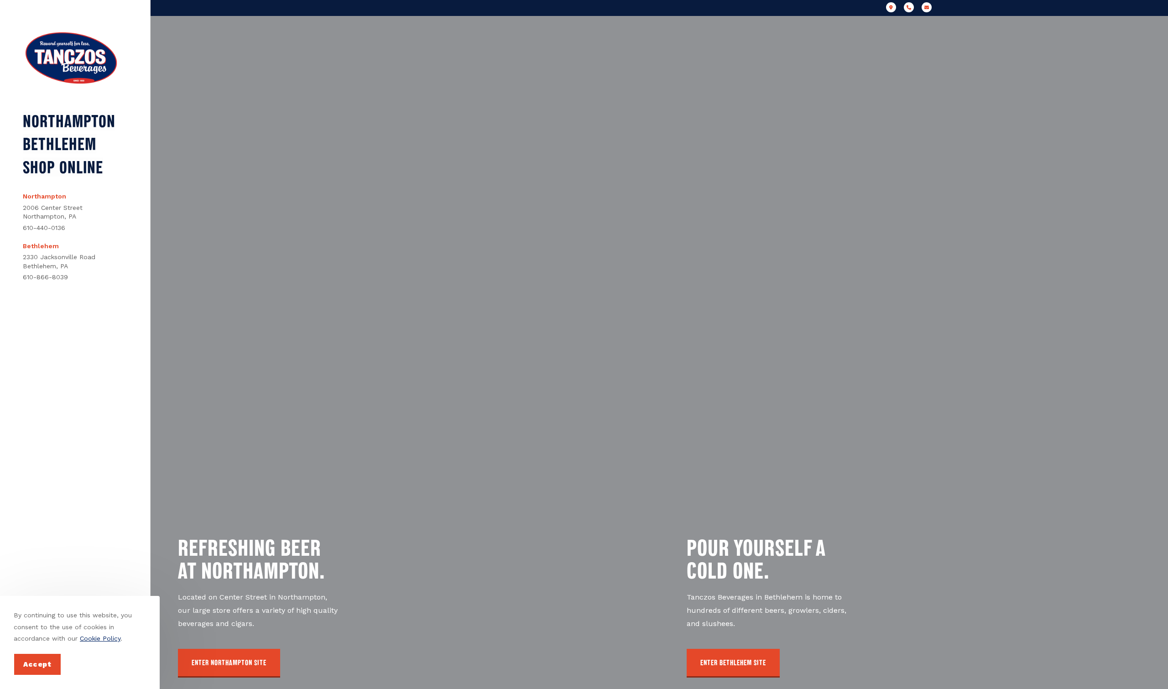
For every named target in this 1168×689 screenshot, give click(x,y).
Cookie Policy (100, 638)
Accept (37, 664)
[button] (229, 663)
